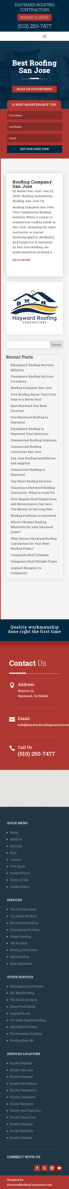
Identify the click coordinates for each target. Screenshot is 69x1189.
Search (56, 344)
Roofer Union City (23, 1117)
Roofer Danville (21, 1138)
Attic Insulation (21, 963)
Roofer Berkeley (21, 1131)
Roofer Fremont (21, 1076)
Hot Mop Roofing (22, 993)
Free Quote (18, 866)
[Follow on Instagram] (52, 1168)
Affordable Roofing (23, 1027)
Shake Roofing (20, 936)
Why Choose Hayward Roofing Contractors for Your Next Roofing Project (34, 543)
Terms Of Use (19, 880)
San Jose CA (35, 201)
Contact (15, 859)
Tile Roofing (18, 943)
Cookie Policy (20, 887)
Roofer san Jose (29, 191)
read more (21, 260)
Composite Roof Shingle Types (34, 561)
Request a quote (34, 17)
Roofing (18, 201)
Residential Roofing (24, 923)
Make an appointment (34, 89)
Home (14, 832)
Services (16, 846)
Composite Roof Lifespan (30, 555)
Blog (13, 853)
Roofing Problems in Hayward (33, 515)
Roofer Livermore (22, 1097)
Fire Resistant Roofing (26, 1033)
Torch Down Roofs (23, 909)
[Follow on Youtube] (59, 1168)
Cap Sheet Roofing (23, 916)
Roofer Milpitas (21, 1063)
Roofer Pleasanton (23, 1090)
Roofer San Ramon (23, 1083)
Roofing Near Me (22, 1040)
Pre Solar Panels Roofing (27, 1020)
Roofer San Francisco (25, 1110)
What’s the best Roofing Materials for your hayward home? (32, 527)
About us (16, 839)
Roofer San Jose (21, 1070)
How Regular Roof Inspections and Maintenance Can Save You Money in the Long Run (34, 504)
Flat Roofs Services (23, 1000)
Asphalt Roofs (20, 1013)
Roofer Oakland (21, 1124)
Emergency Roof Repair (27, 986)
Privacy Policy (20, 873)
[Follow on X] (44, 1168)
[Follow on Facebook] (37, 1168)
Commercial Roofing (24, 930)
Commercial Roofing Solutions (34, 440)
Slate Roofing (19, 957)
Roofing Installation (37, 196)
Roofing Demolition (24, 950)
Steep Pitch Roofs (22, 1006)
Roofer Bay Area (21, 1104)
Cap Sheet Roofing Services (31, 481)
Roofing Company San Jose (32, 184)
